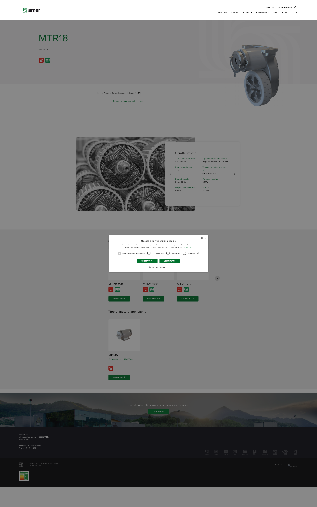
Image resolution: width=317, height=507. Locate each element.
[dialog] (158, 253)
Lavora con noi (285, 7)
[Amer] (31, 10)
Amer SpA (222, 12)
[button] (158, 267)
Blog (275, 12)
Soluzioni (235, 12)
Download (269, 7)
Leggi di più (188, 247)
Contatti (284, 12)
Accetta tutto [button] (147, 261)
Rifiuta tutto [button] (169, 261)
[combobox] (202, 238)
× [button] (205, 238)
